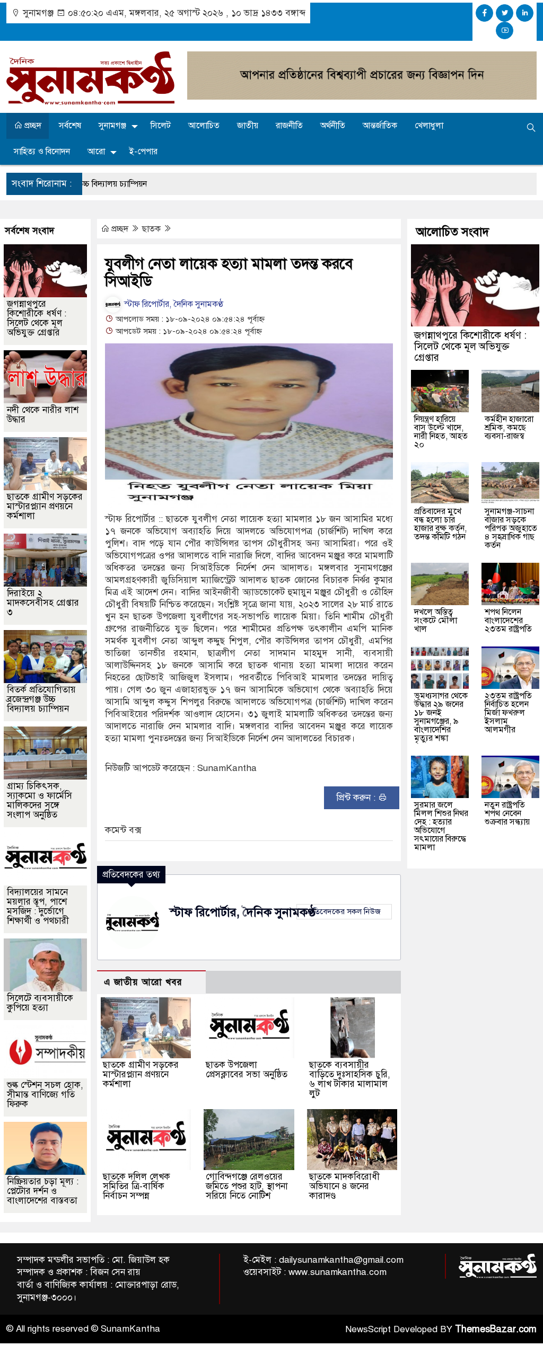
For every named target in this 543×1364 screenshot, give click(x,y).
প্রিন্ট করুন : (357, 797)
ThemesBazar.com (496, 1329)
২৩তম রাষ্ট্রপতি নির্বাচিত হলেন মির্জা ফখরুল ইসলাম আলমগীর (508, 712)
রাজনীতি (289, 125)
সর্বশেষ (70, 125)
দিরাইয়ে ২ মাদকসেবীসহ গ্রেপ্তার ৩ (43, 603)
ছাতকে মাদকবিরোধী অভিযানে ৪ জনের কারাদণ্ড (344, 1186)
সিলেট (161, 125)
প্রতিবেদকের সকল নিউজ (344, 911)
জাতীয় (247, 125)
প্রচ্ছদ (31, 125)
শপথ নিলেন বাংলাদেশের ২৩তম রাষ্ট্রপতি (508, 620)
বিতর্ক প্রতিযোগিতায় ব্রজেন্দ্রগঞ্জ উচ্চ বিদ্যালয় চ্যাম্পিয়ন (41, 699)
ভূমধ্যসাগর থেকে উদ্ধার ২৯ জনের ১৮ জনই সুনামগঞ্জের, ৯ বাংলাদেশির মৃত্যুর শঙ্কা (441, 716)
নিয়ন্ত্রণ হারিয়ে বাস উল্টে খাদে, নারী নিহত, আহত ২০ (441, 432)
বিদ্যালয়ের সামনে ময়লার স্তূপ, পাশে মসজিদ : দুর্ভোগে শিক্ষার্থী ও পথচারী (38, 906)
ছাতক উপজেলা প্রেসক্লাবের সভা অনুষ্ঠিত (246, 1069)
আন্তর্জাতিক (380, 125)
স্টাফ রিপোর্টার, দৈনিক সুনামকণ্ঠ (172, 304)
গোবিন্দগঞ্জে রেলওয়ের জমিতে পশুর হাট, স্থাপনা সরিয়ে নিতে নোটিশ (247, 1186)
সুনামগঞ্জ (112, 125)
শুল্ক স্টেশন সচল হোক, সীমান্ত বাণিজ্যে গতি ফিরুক (45, 1094)
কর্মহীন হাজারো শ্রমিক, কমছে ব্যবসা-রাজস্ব (509, 427)
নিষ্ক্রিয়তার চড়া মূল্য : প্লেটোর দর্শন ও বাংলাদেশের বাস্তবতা (42, 1191)
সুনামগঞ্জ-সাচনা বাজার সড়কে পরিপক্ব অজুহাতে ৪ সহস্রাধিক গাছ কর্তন (511, 528)
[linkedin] (524, 13)
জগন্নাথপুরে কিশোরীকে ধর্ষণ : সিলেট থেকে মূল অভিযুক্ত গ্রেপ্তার (36, 318)
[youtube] (504, 30)
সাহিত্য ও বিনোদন (42, 151)
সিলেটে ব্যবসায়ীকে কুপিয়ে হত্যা (40, 1003)
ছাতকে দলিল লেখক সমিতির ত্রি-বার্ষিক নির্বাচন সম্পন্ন (136, 1186)
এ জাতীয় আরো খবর (143, 982)
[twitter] (504, 13)
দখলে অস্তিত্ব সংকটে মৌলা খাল (435, 620)
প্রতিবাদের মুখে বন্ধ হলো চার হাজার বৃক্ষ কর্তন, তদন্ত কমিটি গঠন (440, 524)
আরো (96, 151)
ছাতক (152, 229)
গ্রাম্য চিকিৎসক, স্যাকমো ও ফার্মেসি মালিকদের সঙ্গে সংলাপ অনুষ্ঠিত (39, 800)
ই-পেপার (143, 151)
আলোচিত (204, 125)
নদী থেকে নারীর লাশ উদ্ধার (42, 414)
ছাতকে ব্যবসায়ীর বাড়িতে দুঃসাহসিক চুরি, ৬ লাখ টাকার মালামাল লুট (349, 1079)
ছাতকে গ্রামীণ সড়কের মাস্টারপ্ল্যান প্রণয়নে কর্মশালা (141, 1074)
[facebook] (484, 13)
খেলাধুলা (429, 125)
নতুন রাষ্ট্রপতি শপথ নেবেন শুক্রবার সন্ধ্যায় (507, 813)
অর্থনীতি (332, 125)
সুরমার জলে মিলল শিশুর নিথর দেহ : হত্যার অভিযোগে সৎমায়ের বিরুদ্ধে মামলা (441, 826)
